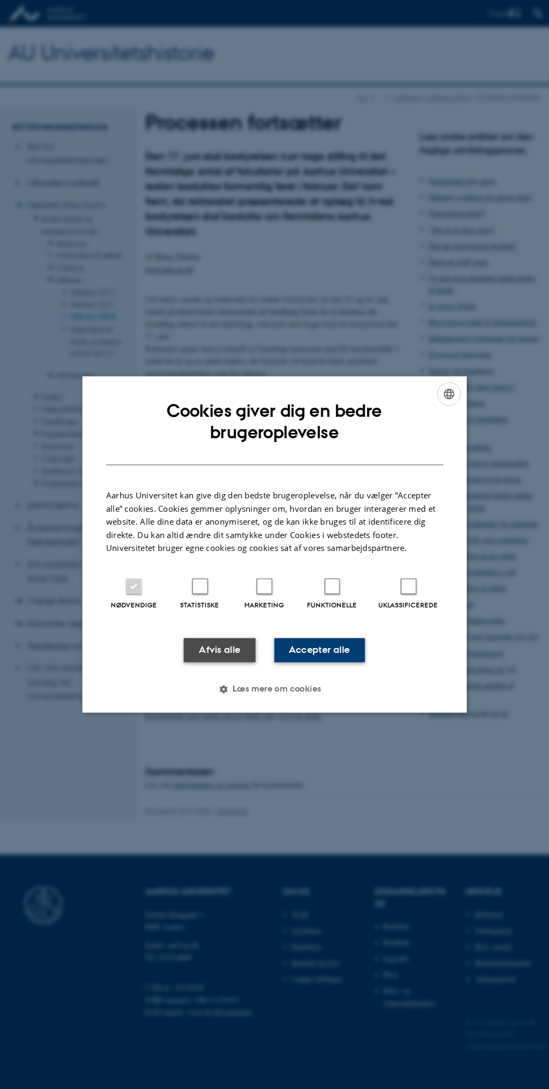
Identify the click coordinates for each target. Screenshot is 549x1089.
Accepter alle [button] (319, 650)
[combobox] (448, 393)
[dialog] (275, 544)
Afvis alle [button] (219, 650)
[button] (274, 689)
